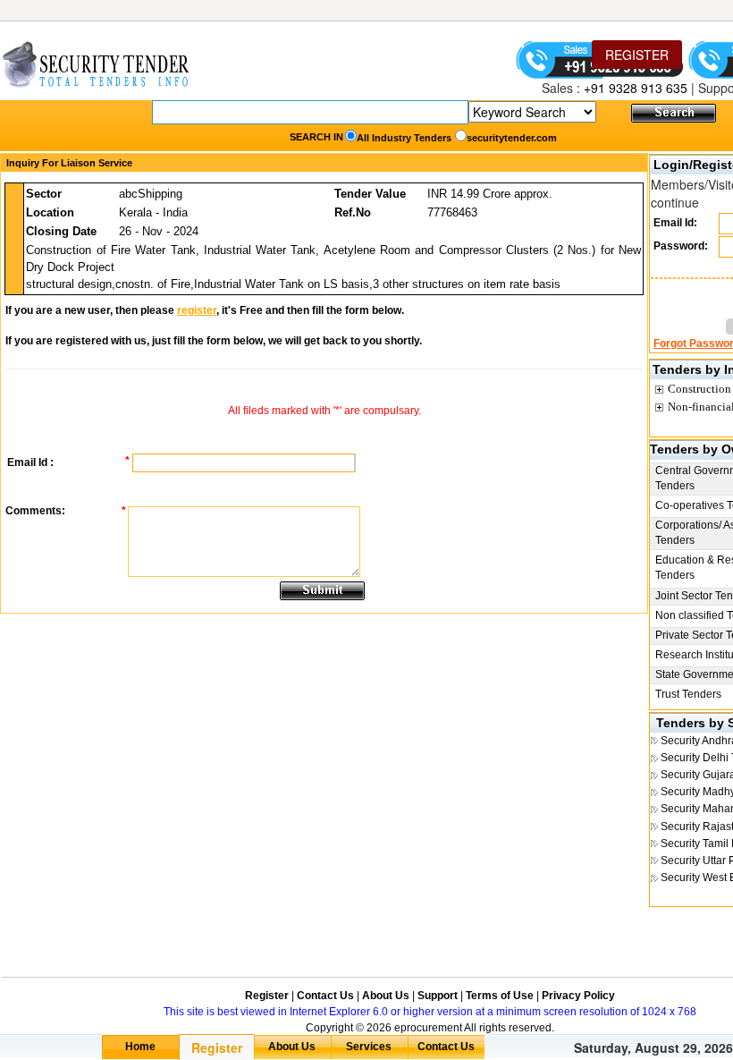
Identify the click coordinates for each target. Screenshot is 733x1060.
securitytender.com (512, 137)
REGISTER (637, 55)
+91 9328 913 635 (633, 88)
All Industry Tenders (404, 137)
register (196, 310)
